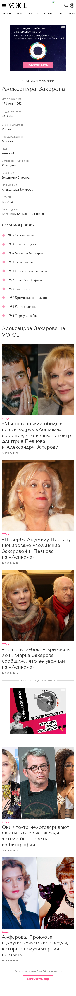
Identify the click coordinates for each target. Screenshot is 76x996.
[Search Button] (66, 5)
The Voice (17, 5)
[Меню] (4, 5)
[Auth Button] (72, 5)
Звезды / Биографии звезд (38, 81)
